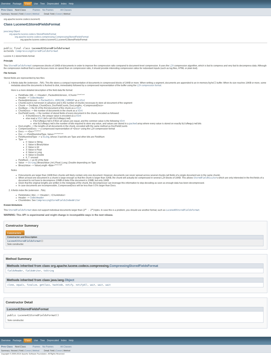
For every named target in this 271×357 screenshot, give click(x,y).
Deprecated (53, 3)
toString (49, 270)
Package (17, 3)
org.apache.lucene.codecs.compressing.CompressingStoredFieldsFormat (51, 37)
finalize (32, 285)
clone (10, 285)
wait (92, 285)
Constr (28, 14)
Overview (6, 3)
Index (64, 3)
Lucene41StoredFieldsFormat (24, 241)
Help (71, 3)
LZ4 (172, 65)
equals (20, 285)
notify (69, 285)
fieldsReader (15, 270)
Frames (36, 10)
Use (36, 3)
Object (69, 280)
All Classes (66, 10)
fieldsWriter (33, 270)
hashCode (58, 285)
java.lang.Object (12, 31)
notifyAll (81, 285)
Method (36, 14)
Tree (42, 3)
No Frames (47, 10)
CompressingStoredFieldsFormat (36, 51)
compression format (151, 85)
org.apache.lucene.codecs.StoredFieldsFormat (32, 34)
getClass (45, 285)
